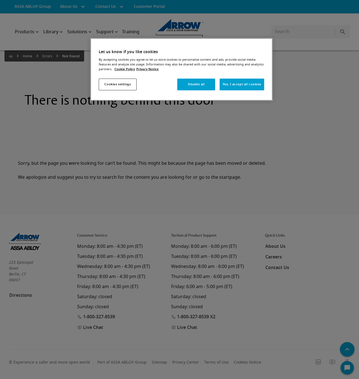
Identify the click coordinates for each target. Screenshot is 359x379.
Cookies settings (117, 84)
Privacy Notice (147, 69)
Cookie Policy (124, 69)
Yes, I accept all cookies (242, 84)
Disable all (196, 84)
